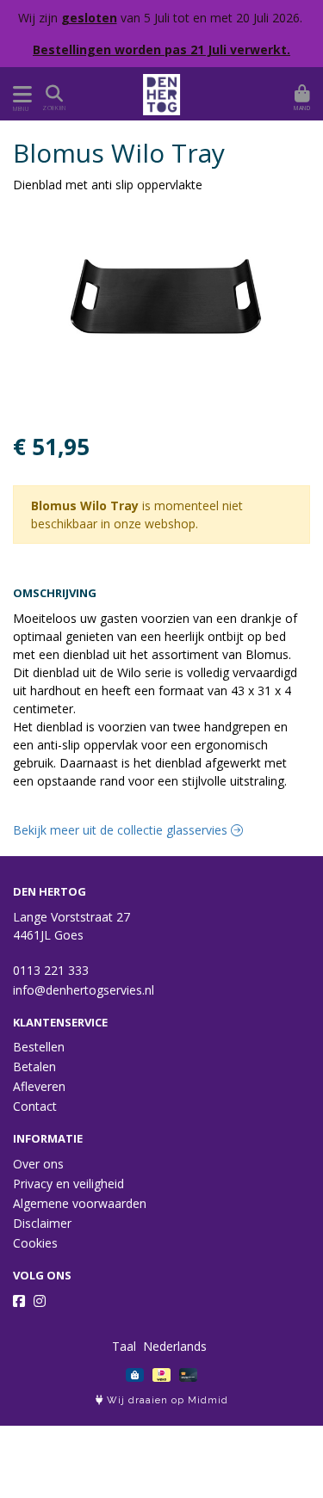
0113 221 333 (51, 970)
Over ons (38, 1164)
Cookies (35, 1243)
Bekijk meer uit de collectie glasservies (122, 830)
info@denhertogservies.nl (83, 990)
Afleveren (39, 1086)
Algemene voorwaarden (79, 1203)
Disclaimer (42, 1223)
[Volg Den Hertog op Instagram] (40, 1300)
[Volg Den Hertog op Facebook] (19, 1300)
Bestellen (39, 1047)
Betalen (34, 1066)
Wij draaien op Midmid (165, 1400)
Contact (35, 1106)
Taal (124, 1346)
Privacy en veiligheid (68, 1183)
